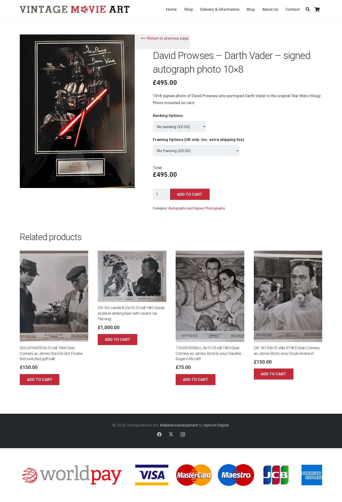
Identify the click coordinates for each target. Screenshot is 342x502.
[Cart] (317, 9)
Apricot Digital (216, 425)
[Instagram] (182, 434)
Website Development (179, 425)
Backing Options (168, 115)
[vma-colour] (74, 9)
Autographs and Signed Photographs (196, 208)
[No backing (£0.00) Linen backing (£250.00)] (179, 124)
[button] (307, 9)
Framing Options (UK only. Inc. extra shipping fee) (198, 139)
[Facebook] (159, 434)
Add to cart (189, 194)
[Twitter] (171, 434)
